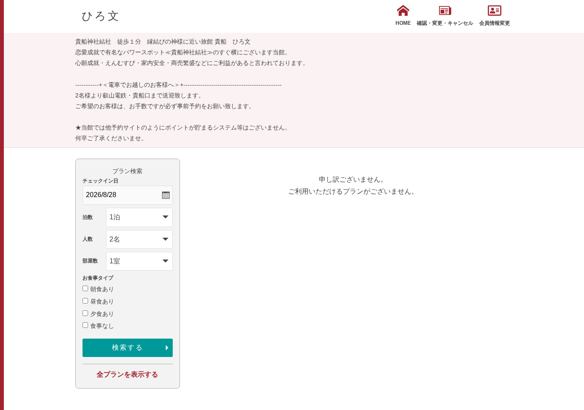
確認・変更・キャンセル (445, 23)
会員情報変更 (494, 23)
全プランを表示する (127, 374)
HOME (403, 23)
